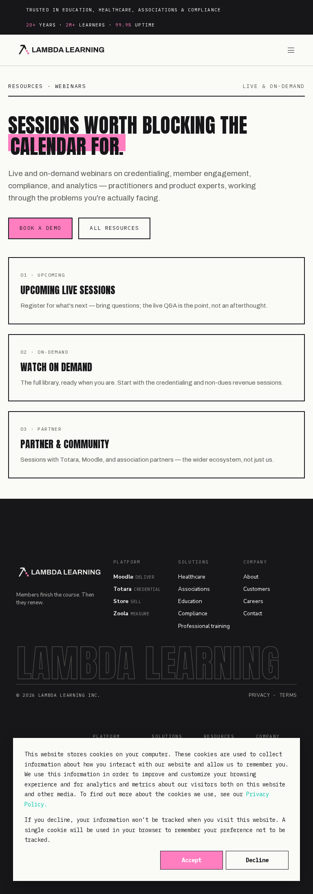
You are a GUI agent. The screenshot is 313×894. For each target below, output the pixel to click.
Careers (253, 601)
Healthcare (191, 577)
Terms (288, 695)
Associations (194, 589)
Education (190, 601)
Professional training (204, 626)
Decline (257, 860)
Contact (252, 613)
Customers (256, 589)
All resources (114, 228)
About (250, 577)
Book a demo (40, 228)
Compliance (192, 613)
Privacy (259, 695)
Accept (191, 860)
